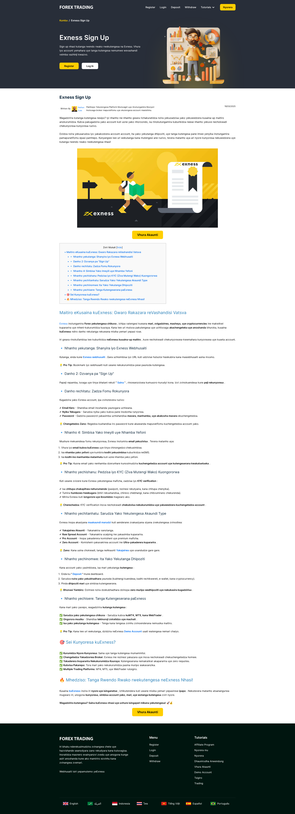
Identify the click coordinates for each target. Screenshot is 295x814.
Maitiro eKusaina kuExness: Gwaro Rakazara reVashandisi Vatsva (104, 252)
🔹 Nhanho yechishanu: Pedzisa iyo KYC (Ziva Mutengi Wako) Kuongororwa (113, 275)
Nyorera (227, 7)
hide (119, 247)
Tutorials (206, 7)
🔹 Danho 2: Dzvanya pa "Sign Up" (89, 261)
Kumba (63, 20)
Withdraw (190, 7)
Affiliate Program (204, 744)
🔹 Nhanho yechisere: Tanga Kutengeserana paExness (101, 289)
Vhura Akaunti (147, 235)
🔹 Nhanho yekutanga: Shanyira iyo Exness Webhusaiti (101, 256)
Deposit (175, 7)
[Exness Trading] (76, 7)
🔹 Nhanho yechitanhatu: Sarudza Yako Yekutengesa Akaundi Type (108, 280)
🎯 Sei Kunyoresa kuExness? (83, 294)
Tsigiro (198, 777)
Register (150, 7)
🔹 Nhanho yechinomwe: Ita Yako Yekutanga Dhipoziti (101, 285)
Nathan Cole (81, 109)
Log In (90, 66)
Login (163, 7)
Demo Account (203, 772)
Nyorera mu (201, 750)
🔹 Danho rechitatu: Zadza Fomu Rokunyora (95, 266)
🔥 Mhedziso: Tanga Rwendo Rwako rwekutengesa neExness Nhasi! (106, 299)
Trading (198, 783)
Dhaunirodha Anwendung (209, 761)
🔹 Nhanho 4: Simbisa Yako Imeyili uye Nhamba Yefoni (101, 271)
